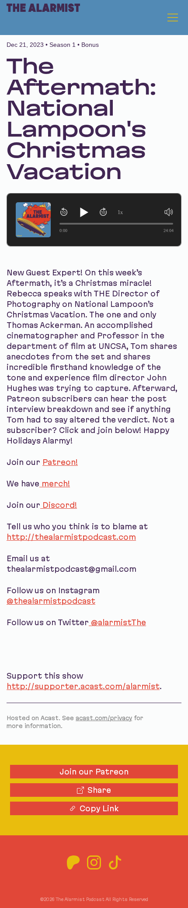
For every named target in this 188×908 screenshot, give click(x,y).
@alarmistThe (117, 622)
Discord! (58, 505)
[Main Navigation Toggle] (172, 17)
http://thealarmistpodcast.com (71, 537)
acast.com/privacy (104, 718)
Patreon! (60, 462)
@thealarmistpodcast (51, 601)
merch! (54, 483)
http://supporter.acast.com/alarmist (83, 686)
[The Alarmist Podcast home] (40, 17)
